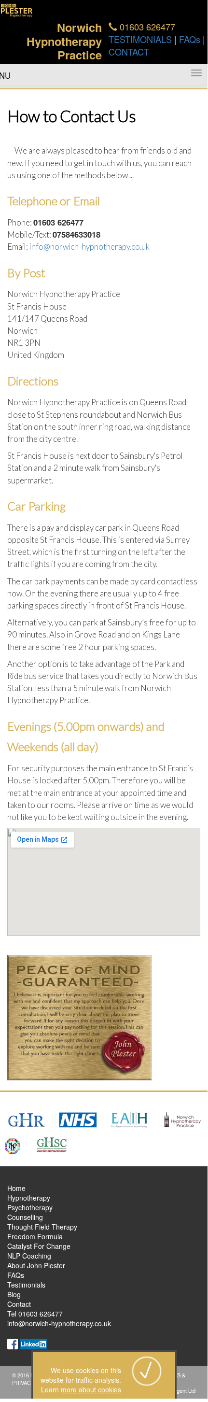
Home (16, 1188)
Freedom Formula (35, 1236)
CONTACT (129, 51)
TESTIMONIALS (140, 39)
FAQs (189, 39)
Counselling (25, 1217)
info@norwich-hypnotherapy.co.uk (89, 246)
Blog (14, 1294)
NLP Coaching (29, 1255)
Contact (19, 1304)
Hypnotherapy (28, 1198)
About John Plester (36, 1265)
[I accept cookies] (147, 1370)
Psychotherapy (30, 1207)
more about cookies (91, 1389)
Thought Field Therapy (42, 1227)
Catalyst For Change (38, 1246)
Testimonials (26, 1284)
